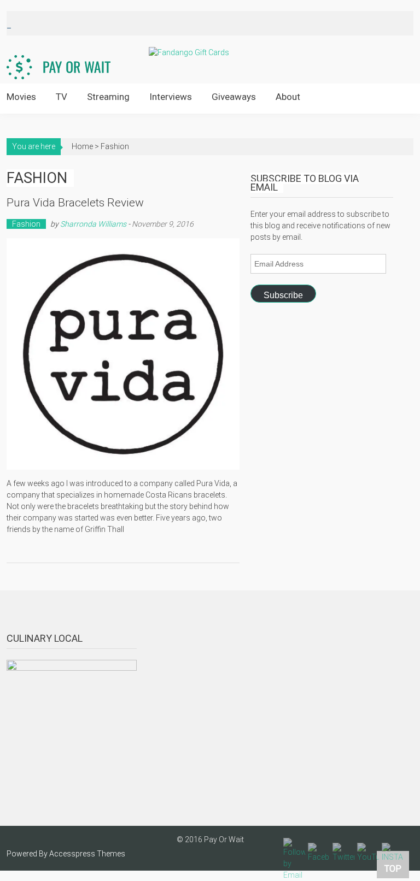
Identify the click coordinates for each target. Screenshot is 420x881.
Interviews (170, 96)
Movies (21, 96)
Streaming (108, 96)
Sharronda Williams (93, 224)
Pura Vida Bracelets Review (75, 202)
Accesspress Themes (87, 853)
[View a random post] (396, 97)
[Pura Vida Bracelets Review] (123, 354)
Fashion (26, 224)
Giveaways (234, 96)
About (288, 96)
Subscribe (283, 295)
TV (61, 96)
